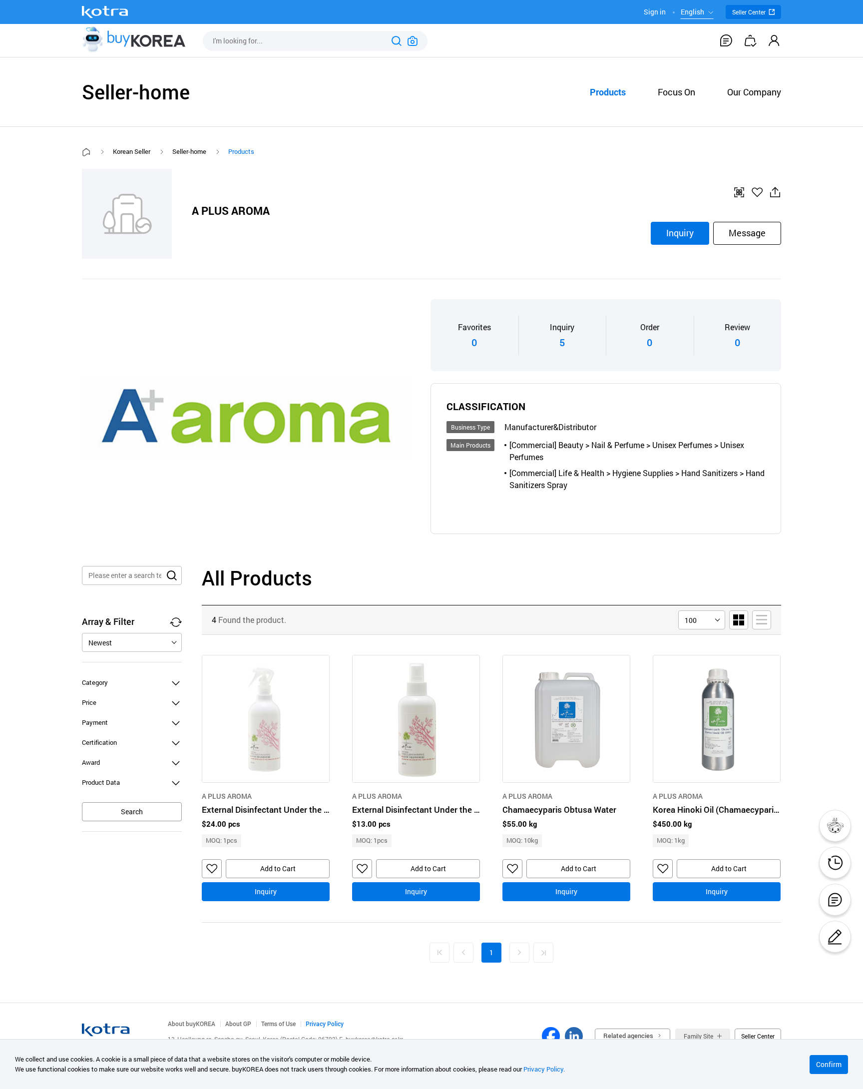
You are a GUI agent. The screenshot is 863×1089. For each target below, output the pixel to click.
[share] (775, 192)
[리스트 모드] (761, 619)
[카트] (750, 40)
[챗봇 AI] (835, 826)
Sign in (655, 11)
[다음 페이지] (519, 953)
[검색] (397, 41)
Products (608, 92)
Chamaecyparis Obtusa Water (559, 809)
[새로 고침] (176, 622)
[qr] (739, 192)
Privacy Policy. (544, 1069)
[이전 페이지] (463, 953)
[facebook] (551, 1036)
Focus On (676, 92)
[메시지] (726, 40)
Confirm (829, 1064)
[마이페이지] (774, 40)
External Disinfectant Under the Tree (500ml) (266, 809)
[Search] (172, 575)
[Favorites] (757, 192)
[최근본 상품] (835, 863)
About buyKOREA (191, 1024)
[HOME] (86, 152)
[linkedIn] (574, 1036)
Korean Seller (131, 151)
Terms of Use (278, 1024)
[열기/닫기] (176, 682)
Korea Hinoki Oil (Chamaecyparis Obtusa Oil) (717, 809)
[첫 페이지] (439, 953)
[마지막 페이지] (543, 953)
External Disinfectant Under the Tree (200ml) (416, 809)
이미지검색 (413, 41)
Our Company (754, 92)
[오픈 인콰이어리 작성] (835, 937)
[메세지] (835, 900)
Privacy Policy (325, 1024)
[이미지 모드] (738, 619)
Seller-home (189, 151)
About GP (238, 1024)
